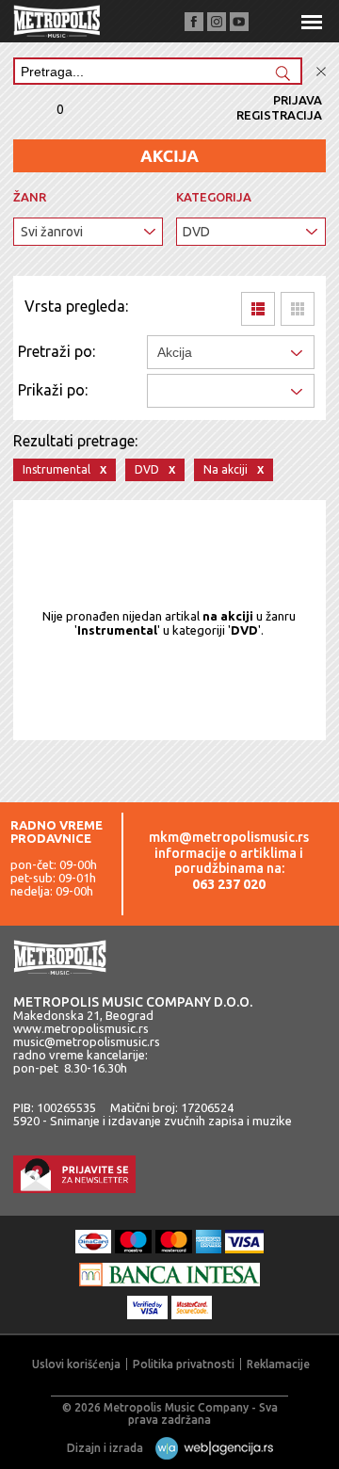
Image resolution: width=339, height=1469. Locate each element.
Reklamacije (278, 1364)
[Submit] (282, 74)
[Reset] (321, 72)
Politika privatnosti (183, 1364)
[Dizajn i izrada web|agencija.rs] (209, 1448)
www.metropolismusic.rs (81, 1028)
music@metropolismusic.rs (86, 1041)
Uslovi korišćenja (76, 1364)
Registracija (279, 114)
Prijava (297, 99)
